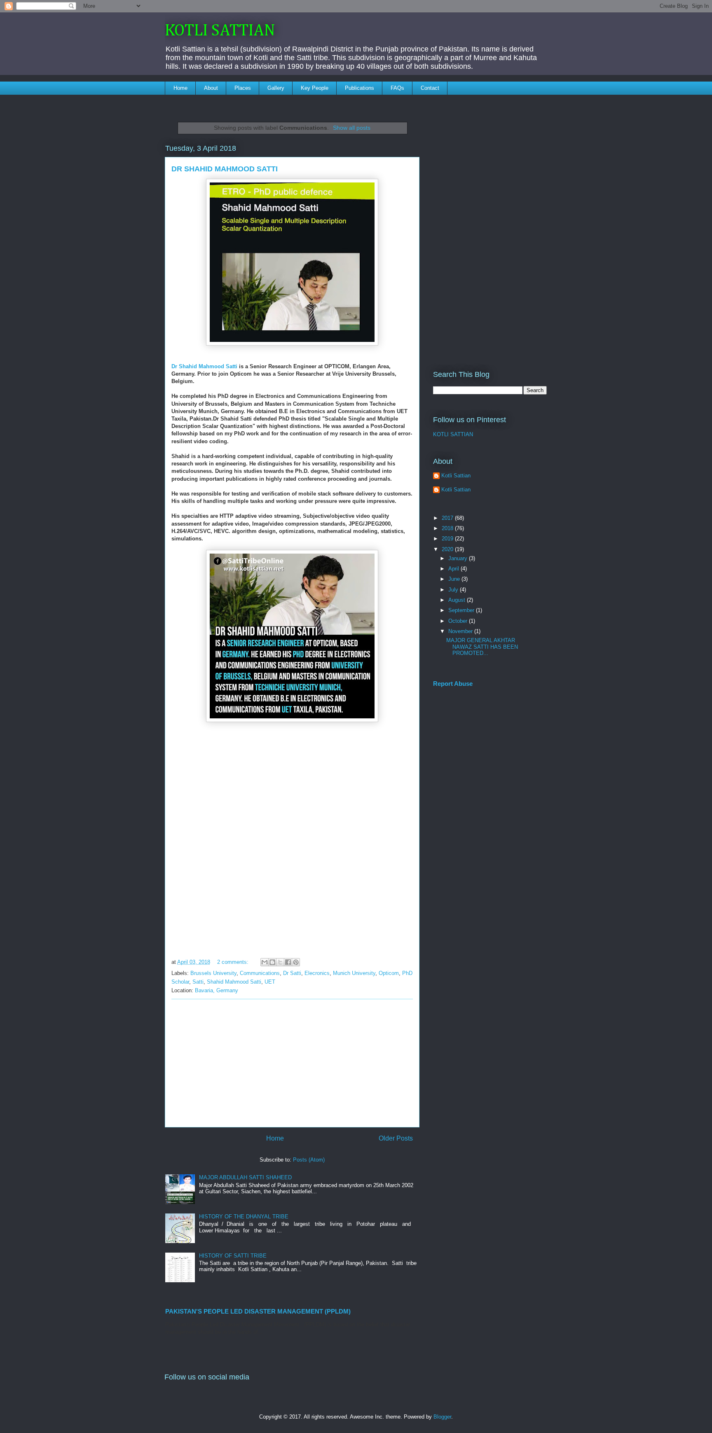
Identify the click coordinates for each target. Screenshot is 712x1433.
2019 (448, 538)
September (462, 610)
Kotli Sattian (456, 475)
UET (270, 982)
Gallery (275, 88)
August (457, 600)
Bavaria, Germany (216, 990)
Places (242, 88)
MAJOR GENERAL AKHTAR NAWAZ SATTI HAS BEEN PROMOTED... (482, 646)
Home (180, 88)
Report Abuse (453, 683)
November (461, 631)
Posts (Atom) (309, 1160)
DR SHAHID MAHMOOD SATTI (224, 169)
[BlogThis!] (272, 962)
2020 (448, 549)
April (454, 569)
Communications (260, 973)
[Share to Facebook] (288, 962)
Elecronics (317, 973)
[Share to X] (280, 962)
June (454, 579)
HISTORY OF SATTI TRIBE (233, 1256)
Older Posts (396, 1138)
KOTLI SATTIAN (220, 31)
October (458, 621)
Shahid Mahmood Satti (234, 982)
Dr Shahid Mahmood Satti (204, 366)
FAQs (397, 88)
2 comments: (233, 962)
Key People (314, 88)
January (458, 558)
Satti (198, 982)
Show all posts (351, 127)
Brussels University (213, 973)
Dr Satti (292, 973)
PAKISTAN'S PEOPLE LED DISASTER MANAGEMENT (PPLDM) (258, 1311)
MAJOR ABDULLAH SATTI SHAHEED (245, 1177)
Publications (359, 88)
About (211, 88)
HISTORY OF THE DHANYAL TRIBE (243, 1216)
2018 (448, 528)
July (454, 590)
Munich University (354, 973)
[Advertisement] (292, 1063)
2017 (448, 518)
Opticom (389, 973)
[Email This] (264, 962)
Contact (430, 88)
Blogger (442, 1417)
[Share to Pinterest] (296, 962)
